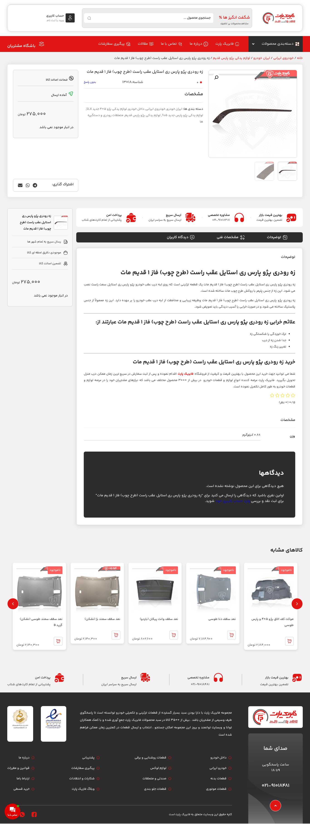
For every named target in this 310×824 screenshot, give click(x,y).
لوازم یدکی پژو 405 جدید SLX (106, 109)
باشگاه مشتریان (21, 46)
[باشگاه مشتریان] (41, 44)
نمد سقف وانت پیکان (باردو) (159, 619)
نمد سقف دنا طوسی (222, 619)
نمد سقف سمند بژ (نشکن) (102, 619)
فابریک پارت (186, 374)
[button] (216, 77)
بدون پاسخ (90, 82)
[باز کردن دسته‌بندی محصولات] (253, 44)
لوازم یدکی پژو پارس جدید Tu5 (182, 115)
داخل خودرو (136, 109)
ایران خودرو (261, 58)
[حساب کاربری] (70, 17)
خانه (300, 58)
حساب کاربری (55, 15)
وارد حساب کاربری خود (232, 501)
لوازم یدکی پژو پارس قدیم (231, 58)
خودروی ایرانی (283, 58)
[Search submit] (89, 18)
